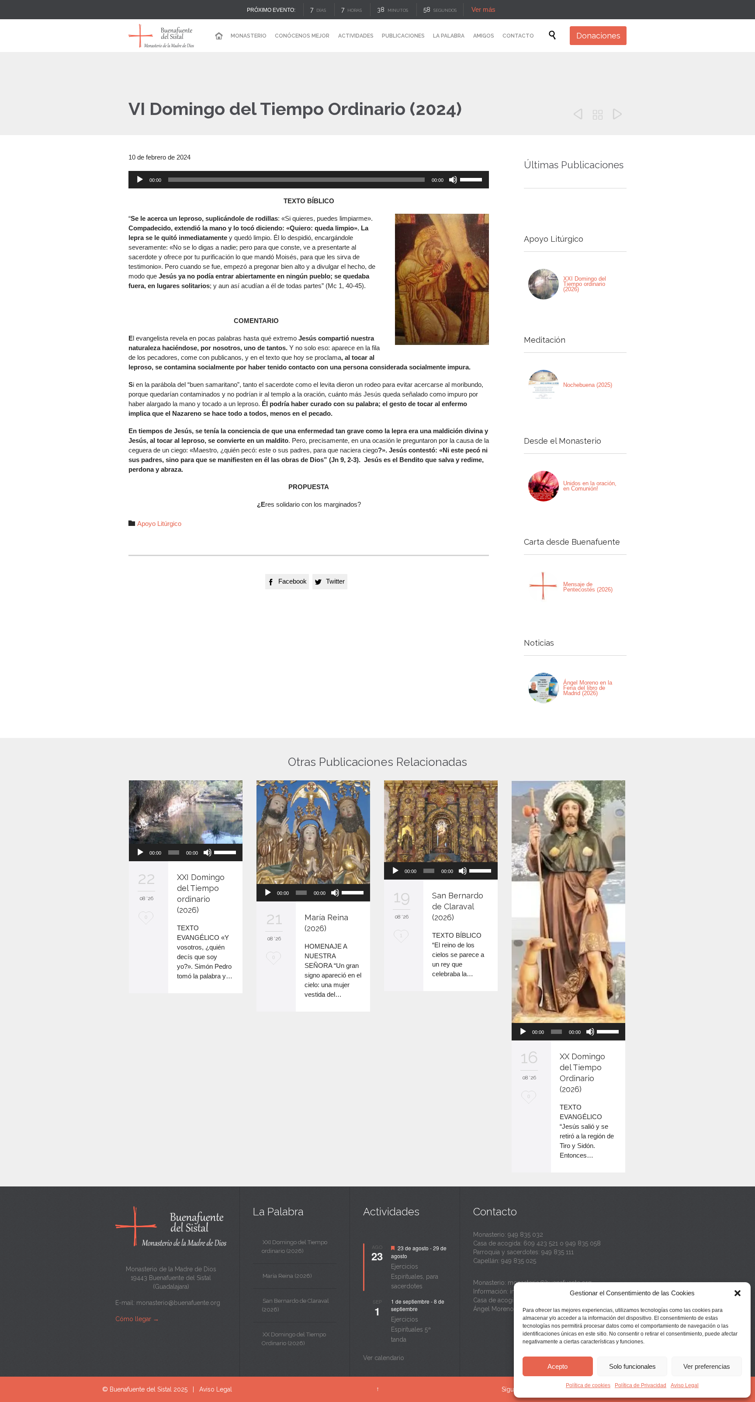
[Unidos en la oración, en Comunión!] (543, 486)
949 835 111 (557, 1252)
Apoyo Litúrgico (159, 523)
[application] (308, 179)
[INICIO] (218, 36)
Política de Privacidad (640, 1385)
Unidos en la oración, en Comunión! (589, 486)
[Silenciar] (453, 179)
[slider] (472, 179)
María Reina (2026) (287, 1276)
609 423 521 (540, 1243)
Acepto (557, 1366)
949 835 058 (583, 1243)
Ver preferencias (706, 1366)
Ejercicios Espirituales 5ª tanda (411, 1329)
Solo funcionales (632, 1366)
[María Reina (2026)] (313, 832)
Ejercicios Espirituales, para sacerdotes (414, 1276)
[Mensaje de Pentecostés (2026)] (543, 587)
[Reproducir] (139, 179)
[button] (737, 1293)
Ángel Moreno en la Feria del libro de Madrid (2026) (587, 687)
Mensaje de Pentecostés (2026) (588, 587)
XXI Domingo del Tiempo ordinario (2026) (584, 283)
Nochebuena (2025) (587, 385)
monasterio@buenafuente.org (178, 1302)
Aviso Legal (685, 1385)
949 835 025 (518, 1260)
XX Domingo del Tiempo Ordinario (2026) (294, 1338)
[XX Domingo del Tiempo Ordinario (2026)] (568, 901)
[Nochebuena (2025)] (543, 385)
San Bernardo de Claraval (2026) (457, 906)
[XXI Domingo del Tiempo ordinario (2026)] (543, 284)
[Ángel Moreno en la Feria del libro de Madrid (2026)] (543, 688)
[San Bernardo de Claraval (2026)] (441, 821)
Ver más (483, 9)
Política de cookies (588, 1385)
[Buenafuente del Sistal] (161, 35)
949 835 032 (525, 1234)
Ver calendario (383, 1357)
